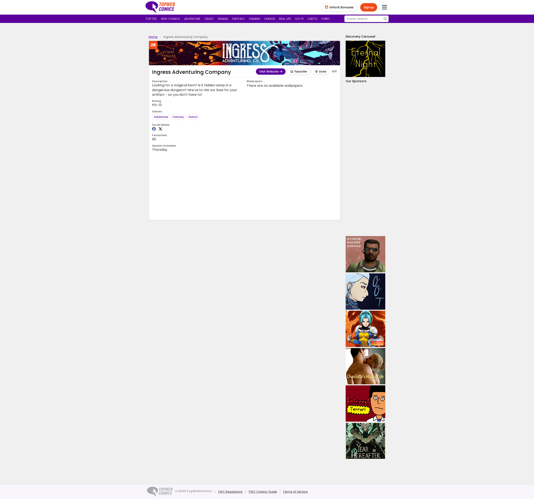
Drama (223, 19)
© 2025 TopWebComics (193, 491)
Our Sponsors (356, 81)
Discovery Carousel (360, 36)
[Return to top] (160, 7)
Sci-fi (299, 19)
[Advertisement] (244, 185)
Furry (325, 19)
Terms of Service (295, 492)
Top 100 (151, 19)
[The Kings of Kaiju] (365, 329)
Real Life (285, 19)
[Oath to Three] (365, 291)
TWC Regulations (230, 492)
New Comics (170, 19)
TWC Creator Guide (262, 492)
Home (153, 37)
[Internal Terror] (365, 403)
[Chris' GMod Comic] (365, 254)
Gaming (254, 19)
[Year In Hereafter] (365, 441)
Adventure (192, 19)
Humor (269, 19)
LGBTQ (312, 19)
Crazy (209, 19)
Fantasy (238, 19)
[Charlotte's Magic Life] (365, 366)
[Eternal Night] (365, 59)
